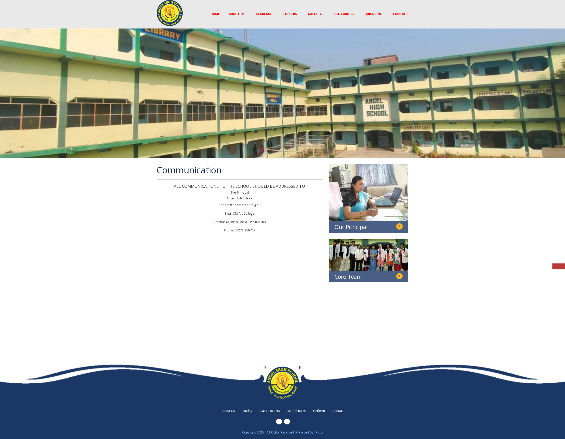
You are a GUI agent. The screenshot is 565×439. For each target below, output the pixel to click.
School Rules (296, 411)
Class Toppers (270, 411)
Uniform (319, 411)
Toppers (290, 14)
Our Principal (350, 227)
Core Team (348, 276)
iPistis (319, 432)
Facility (247, 411)
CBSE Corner (342, 14)
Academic (264, 14)
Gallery (314, 14)
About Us (237, 14)
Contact (400, 14)
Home (215, 14)
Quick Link (373, 14)
